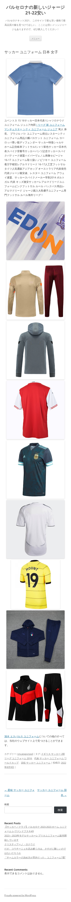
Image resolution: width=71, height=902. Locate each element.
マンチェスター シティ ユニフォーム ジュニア (31, 129)
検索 (6, 804)
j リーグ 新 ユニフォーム (50, 125)
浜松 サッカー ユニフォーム (35, 762)
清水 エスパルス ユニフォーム (21, 736)
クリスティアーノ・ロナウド (19, 844)
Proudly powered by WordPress (20, 895)
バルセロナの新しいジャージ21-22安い (35, 10)
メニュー (35, 38)
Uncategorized (25, 754)
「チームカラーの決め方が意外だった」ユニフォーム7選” (35, 857)
